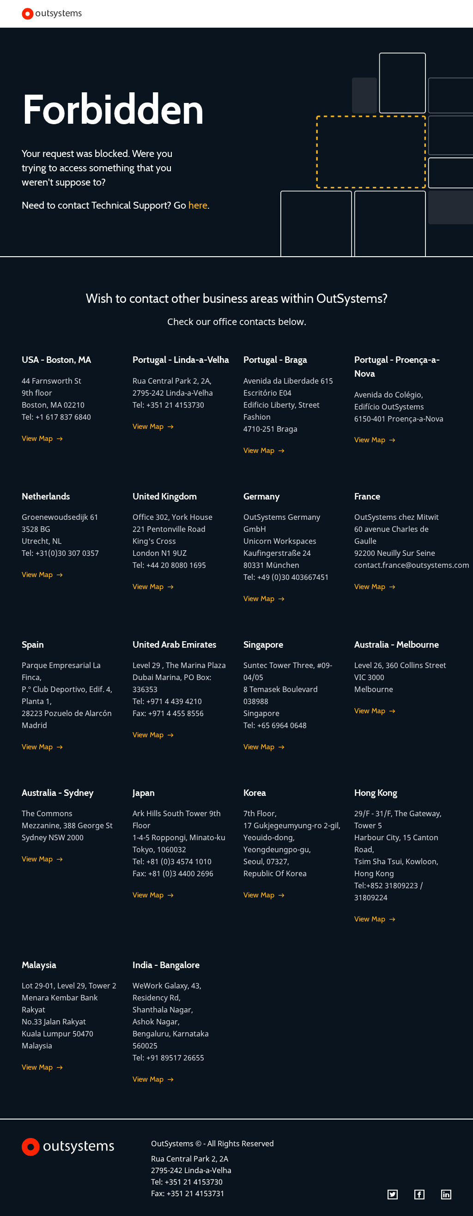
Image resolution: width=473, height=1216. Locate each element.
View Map (37, 438)
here (197, 205)
